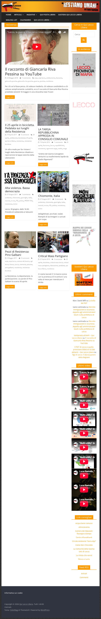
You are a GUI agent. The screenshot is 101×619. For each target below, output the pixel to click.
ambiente (8, 198)
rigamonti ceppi (51, 148)
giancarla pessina (11, 81)
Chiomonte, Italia (49, 196)
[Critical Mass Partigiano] (53, 233)
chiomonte (16, 198)
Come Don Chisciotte (84, 545)
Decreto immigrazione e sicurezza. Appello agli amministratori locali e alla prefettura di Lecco (84, 312)
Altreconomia (84, 527)
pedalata (62, 265)
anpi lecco (41, 78)
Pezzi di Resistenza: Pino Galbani (17, 253)
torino (15, 204)
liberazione (54, 265)
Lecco (52, 145)
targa (65, 148)
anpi (35, 78)
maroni (7, 201)
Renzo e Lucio (84, 559)
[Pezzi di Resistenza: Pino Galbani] (20, 233)
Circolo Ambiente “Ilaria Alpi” (84, 541)
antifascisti (13, 138)
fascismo (59, 78)
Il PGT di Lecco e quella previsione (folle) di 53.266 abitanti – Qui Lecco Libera (83, 349)
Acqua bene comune (84, 523)
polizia (21, 201)
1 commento (26, 78)
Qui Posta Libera (47, 14)
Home (8, 14)
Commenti (84, 577)
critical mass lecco (56, 262)
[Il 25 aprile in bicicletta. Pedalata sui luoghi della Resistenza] (20, 105)
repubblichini (59, 145)
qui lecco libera (10, 141)
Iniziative (31, 14)
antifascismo (50, 78)
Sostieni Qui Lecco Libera (70, 14)
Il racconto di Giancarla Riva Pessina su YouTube (30, 71)
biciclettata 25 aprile (25, 138)
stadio (60, 148)
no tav (13, 201)
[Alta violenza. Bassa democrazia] (20, 172)
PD (17, 201)
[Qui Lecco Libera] (50, 2)
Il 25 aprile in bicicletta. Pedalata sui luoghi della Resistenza (19, 128)
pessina (42, 81)
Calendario (25, 20)
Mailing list (11, 20)
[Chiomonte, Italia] (53, 172)
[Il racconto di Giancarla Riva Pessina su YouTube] (36, 30)
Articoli (18, 14)
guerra (36, 81)
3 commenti (58, 259)
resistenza (49, 81)
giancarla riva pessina (25, 81)
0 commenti (25, 135)
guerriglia (24, 198)
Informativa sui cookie (13, 593)
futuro (12, 264)
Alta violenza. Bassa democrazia (17, 189)
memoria (23, 264)
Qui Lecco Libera (41, 20)
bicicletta (46, 262)
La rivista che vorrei (84, 555)
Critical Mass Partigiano (53, 256)
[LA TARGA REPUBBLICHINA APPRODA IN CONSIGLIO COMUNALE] (53, 105)
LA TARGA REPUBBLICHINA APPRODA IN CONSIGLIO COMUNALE (53, 134)
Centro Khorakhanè (84, 537)
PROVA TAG (29, 201)
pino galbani (9, 267)
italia (30, 198)
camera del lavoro (23, 261)
